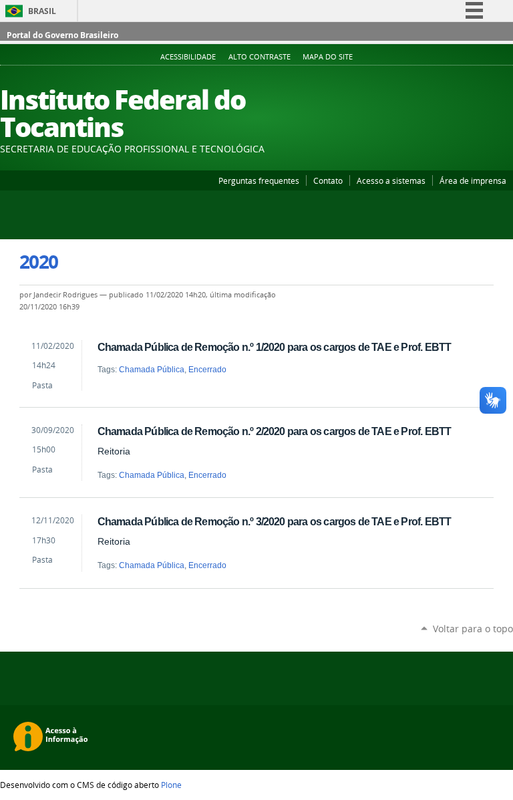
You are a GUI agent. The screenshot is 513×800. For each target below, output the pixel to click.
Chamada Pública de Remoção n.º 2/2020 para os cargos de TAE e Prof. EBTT (275, 431)
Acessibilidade (188, 56)
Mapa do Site (328, 56)
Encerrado (207, 369)
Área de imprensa (473, 180)
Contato (328, 180)
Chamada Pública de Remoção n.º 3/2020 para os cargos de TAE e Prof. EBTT (275, 521)
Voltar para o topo (473, 628)
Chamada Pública (151, 369)
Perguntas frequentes (258, 180)
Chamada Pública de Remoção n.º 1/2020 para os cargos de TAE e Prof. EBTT (275, 347)
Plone (171, 784)
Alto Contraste (259, 56)
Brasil (42, 11)
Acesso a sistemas (391, 180)
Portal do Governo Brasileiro (62, 35)
